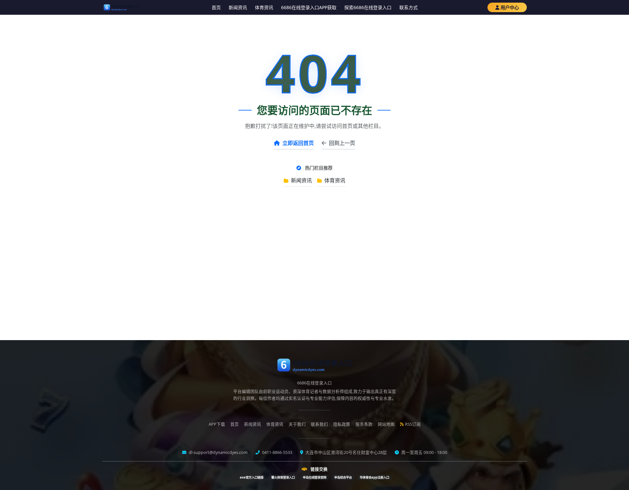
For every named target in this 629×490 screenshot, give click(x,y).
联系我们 (319, 424)
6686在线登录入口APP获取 (308, 7)
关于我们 (297, 424)
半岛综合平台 (343, 477)
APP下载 (217, 424)
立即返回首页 (298, 143)
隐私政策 (341, 424)
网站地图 (386, 424)
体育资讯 (264, 7)
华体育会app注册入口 (374, 477)
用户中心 (510, 7)
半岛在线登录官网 (314, 477)
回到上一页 (342, 143)
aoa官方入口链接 (251, 477)
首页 (216, 7)
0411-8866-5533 (276, 452)
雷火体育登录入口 (283, 477)
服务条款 (363, 424)
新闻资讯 (238, 7)
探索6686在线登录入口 (367, 7)
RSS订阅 (413, 424)
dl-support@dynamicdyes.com (218, 452)
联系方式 (408, 7)
